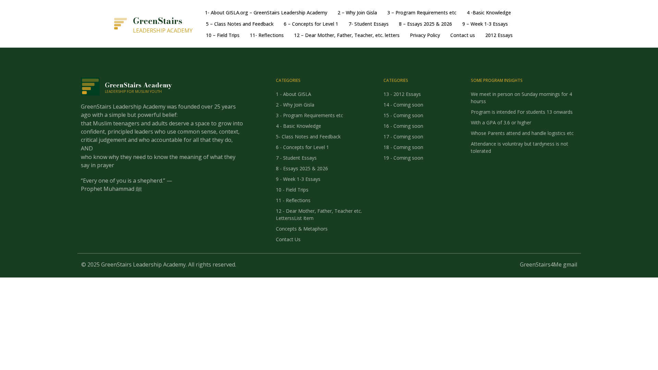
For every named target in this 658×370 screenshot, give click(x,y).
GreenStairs (157, 20)
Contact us (462, 35)
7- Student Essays (369, 24)
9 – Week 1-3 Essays (485, 24)
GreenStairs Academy (138, 85)
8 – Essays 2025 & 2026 (425, 24)
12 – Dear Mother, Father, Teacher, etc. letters (347, 35)
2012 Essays (499, 35)
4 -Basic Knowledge (489, 12)
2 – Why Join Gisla (357, 12)
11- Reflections (267, 35)
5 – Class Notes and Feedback (239, 24)
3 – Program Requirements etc (421, 12)
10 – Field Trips (223, 35)
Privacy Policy (425, 35)
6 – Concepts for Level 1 (311, 24)
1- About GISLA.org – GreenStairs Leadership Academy (266, 12)
